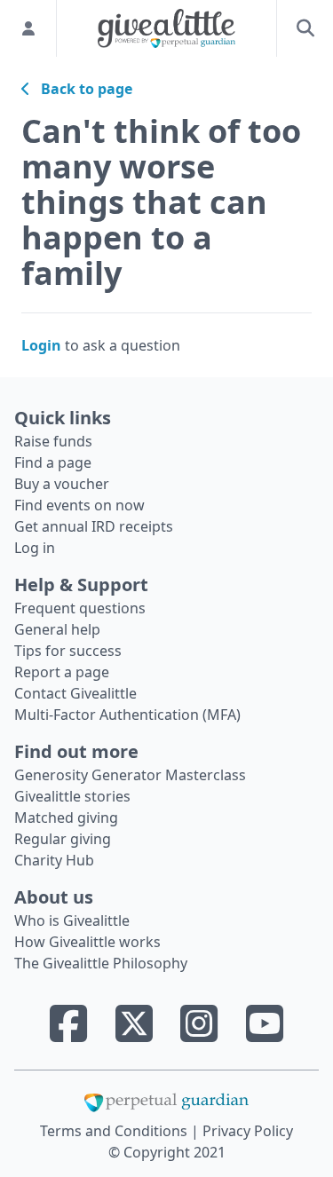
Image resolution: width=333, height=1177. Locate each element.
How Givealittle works (87, 942)
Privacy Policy (247, 1131)
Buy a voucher (61, 484)
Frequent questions (80, 608)
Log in (34, 547)
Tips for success (68, 650)
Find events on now (79, 505)
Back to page (81, 89)
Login (41, 345)
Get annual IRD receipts (93, 526)
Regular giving (62, 839)
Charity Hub (54, 860)
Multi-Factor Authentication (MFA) (127, 714)
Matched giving (66, 817)
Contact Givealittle (75, 693)
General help (57, 629)
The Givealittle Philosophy (100, 963)
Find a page (52, 462)
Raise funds (53, 441)
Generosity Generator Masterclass (130, 775)
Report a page (61, 672)
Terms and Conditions (115, 1131)
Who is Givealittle (72, 920)
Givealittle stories (72, 796)
